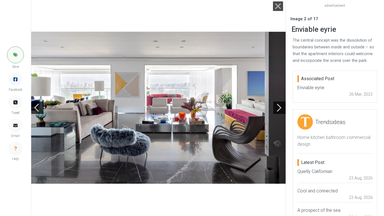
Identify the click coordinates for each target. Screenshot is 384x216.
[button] (15, 54)
